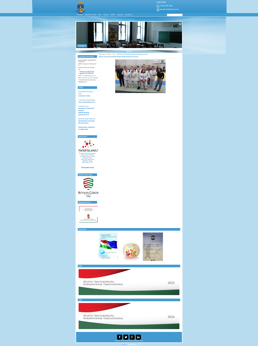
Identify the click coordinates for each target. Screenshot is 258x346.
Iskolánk (106, 14)
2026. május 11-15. (87, 162)
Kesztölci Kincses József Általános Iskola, (87, 157)
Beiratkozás (128, 14)
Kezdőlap (80, 14)
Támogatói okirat (87, 167)
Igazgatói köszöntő (90, 14)
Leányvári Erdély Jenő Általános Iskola (87, 160)
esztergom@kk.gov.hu (89, 75)
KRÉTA (113, 14)
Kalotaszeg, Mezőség (87, 155)
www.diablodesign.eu (132, 344)
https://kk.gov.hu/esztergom (90, 77)
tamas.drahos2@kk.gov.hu (87, 102)
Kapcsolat (120, 14)
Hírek (99, 14)
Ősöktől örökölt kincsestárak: (87, 153)
